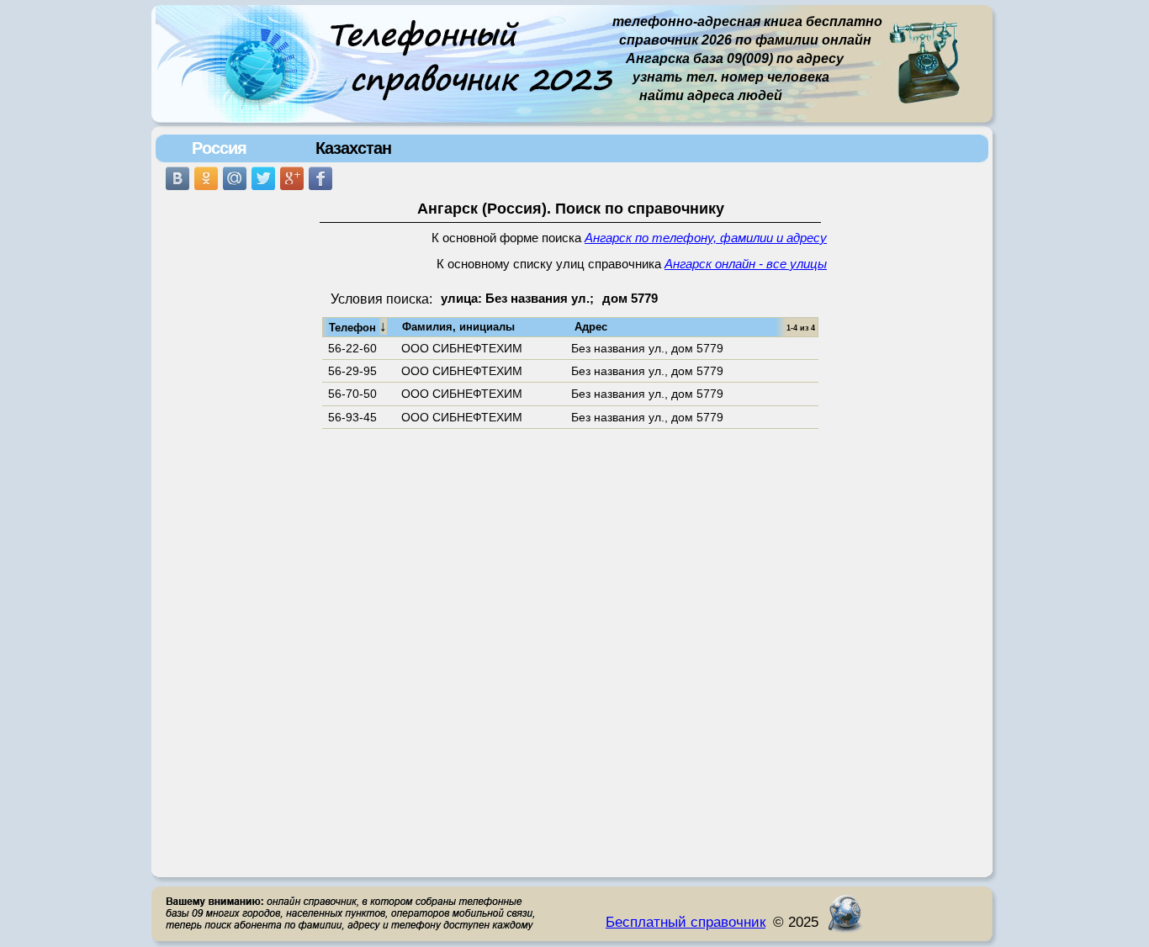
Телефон (358, 326)
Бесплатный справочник (685, 921)
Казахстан (353, 148)
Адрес (590, 326)
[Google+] (292, 178)
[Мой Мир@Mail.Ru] (234, 178)
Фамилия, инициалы (458, 326)
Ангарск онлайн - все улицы (746, 264)
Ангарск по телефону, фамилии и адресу (706, 238)
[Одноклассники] (206, 178)
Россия (219, 148)
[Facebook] (320, 178)
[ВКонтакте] (177, 178)
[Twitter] (263, 178)
